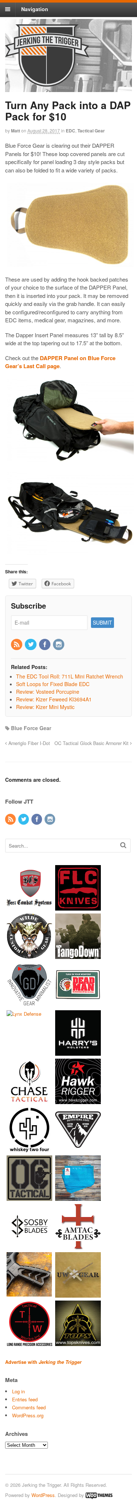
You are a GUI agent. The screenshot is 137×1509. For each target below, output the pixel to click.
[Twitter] (31, 644)
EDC (70, 130)
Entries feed (25, 1399)
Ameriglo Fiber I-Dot (28, 743)
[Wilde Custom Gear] (29, 955)
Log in (18, 1391)
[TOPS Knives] (78, 1342)
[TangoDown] (78, 955)
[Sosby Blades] (29, 1245)
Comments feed (29, 1407)
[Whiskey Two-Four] (29, 1149)
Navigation (34, 9)
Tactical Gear (91, 130)
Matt (15, 130)
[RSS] (17, 644)
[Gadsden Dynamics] (29, 1003)
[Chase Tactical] (29, 1100)
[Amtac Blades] (78, 1245)
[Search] (123, 845)
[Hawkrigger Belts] (78, 1100)
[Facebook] (45, 644)
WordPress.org (27, 1415)
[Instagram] (59, 644)
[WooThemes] (99, 1495)
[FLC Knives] (78, 907)
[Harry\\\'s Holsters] (78, 1052)
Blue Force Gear (31, 728)
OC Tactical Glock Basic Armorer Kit (92, 743)
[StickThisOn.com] (78, 1003)
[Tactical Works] (29, 1342)
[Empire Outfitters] (78, 1149)
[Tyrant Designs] (29, 1294)
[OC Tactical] (29, 1197)
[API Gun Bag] (78, 1197)
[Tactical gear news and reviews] (47, 82)
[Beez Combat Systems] (29, 907)
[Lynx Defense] (24, 1013)
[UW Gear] (78, 1294)
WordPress (43, 1495)
